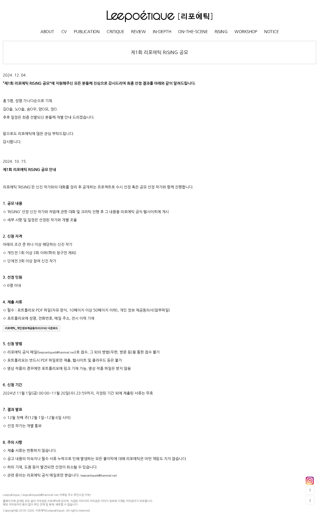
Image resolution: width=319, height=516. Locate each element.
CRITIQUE (115, 32)
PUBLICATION (87, 32)
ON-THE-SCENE (193, 32)
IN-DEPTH (162, 32)
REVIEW (138, 32)
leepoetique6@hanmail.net (57, 352)
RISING (221, 32)
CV (64, 32)
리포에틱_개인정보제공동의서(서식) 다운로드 (31, 328)
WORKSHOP (245, 32)
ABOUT (47, 32)
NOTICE (271, 32)
